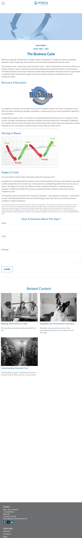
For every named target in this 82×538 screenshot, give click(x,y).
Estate (5, 537)
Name (4, 223)
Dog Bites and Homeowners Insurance (57, 324)
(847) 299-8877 (13, 509)
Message (5, 249)
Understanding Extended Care (14, 368)
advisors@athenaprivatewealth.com (15, 518)
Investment (7, 534)
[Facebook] (4, 522)
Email (4, 236)
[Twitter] (8, 522)
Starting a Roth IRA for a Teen (14, 324)
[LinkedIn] (12, 522)
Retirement (7, 531)
